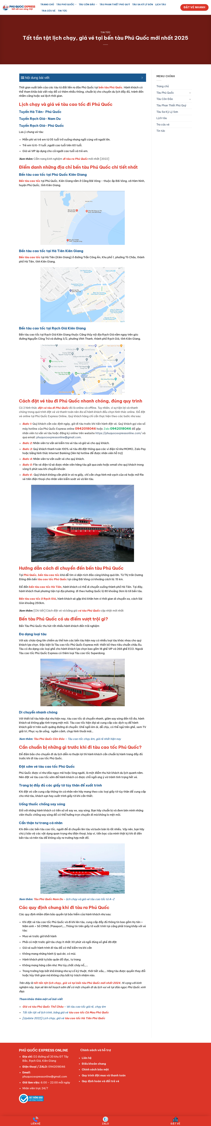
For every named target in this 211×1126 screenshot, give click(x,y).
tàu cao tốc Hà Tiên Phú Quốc (85, 1018)
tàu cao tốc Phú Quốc (52, 579)
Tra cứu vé (49, 10)
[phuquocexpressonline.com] (18, 7)
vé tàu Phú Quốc (89, 610)
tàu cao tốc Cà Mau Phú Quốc (89, 1012)
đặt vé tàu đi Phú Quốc (53, 407)
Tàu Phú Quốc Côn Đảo (49, 738)
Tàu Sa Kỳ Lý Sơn (142, 4)
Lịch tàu (160, 4)
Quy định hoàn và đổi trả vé (100, 1081)
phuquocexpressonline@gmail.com (58, 437)
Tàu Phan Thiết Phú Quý (115, 4)
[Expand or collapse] (142, 77)
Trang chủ (47, 4)
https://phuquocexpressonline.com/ (118, 433)
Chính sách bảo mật (95, 1069)
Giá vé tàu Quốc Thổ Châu (42, 1006)
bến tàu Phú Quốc (110, 87)
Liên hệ (86, 1058)
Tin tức (62, 10)
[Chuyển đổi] (190, 93)
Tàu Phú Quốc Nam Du (48, 899)
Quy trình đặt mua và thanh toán (104, 1075)
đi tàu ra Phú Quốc (75, 158)
